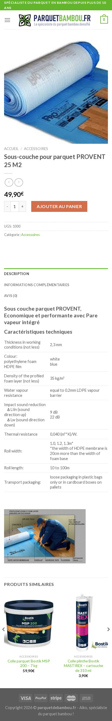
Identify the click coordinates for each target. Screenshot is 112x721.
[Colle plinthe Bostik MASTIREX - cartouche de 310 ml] (83, 622)
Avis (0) (10, 295)
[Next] (108, 640)
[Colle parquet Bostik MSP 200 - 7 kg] (28, 622)
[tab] (56, 273)
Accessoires (36, 148)
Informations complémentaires (36, 285)
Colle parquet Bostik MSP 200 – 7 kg (29, 663)
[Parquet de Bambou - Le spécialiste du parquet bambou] (55, 19)
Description (16, 274)
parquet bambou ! (58, 714)
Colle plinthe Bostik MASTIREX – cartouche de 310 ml (83, 666)
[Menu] (7, 20)
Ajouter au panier (59, 206)
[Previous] (4, 640)
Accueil (11, 148)
